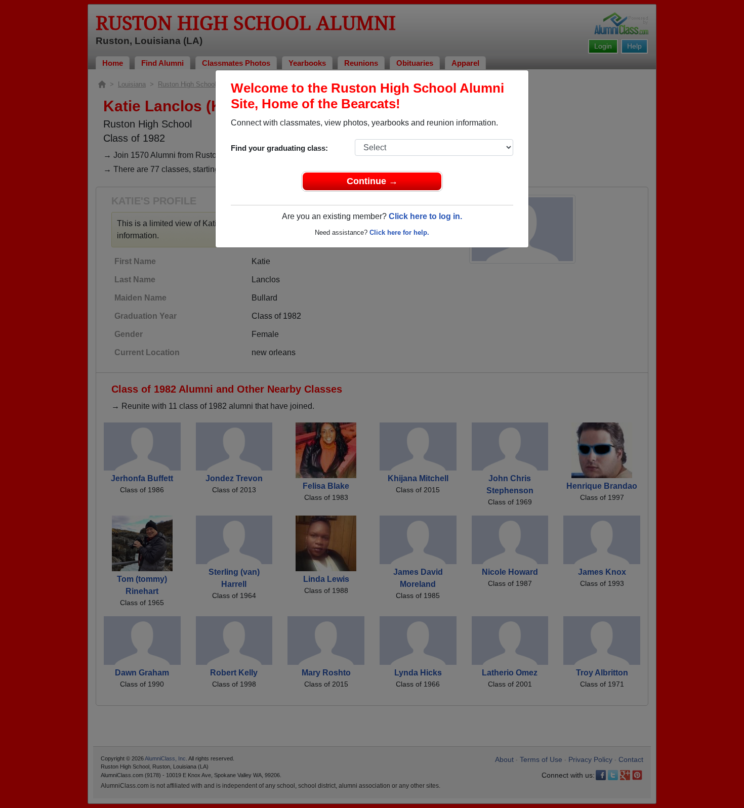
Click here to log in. (425, 216)
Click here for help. (399, 232)
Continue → (372, 181)
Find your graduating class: (279, 148)
